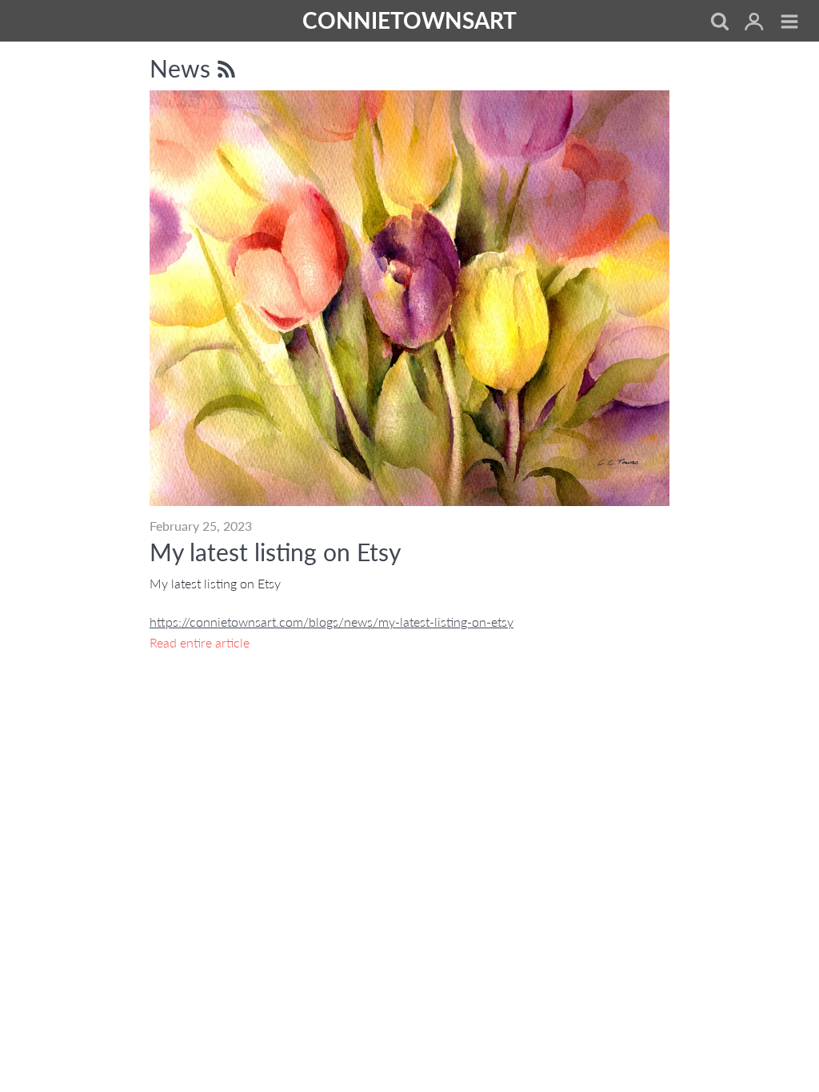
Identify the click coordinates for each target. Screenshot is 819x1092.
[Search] (719, 22)
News (183, 68)
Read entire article (200, 642)
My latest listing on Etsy (275, 551)
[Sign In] (754, 22)
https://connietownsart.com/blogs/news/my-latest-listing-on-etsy (331, 621)
